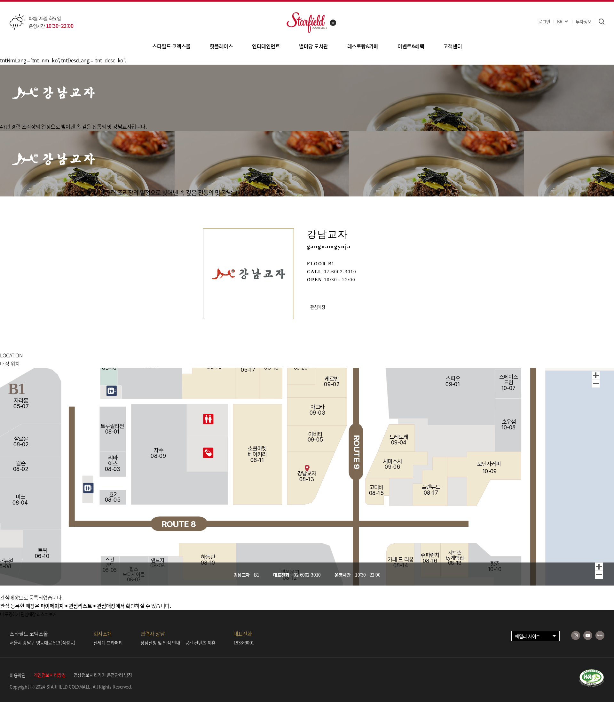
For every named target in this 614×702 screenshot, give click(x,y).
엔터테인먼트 (266, 46)
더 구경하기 (10, 614)
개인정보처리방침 (50, 674)
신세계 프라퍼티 (108, 642)
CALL (314, 271)
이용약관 (18, 675)
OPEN (314, 279)
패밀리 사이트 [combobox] (527, 636)
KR (560, 21)
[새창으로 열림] (591, 685)
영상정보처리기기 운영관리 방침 (103, 674)
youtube (587, 635)
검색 (601, 22)
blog (599, 635)
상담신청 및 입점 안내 (160, 642)
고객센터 (452, 46)
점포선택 (333, 23)
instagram (575, 635)
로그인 (544, 21)
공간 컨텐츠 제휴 (200, 642)
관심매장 (317, 307)
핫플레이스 (221, 46)
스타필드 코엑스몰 (171, 46)
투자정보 (584, 21)
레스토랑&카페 (363, 46)
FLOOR (316, 263)
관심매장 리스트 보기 (38, 614)
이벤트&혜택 (411, 46)
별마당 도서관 (313, 46)
